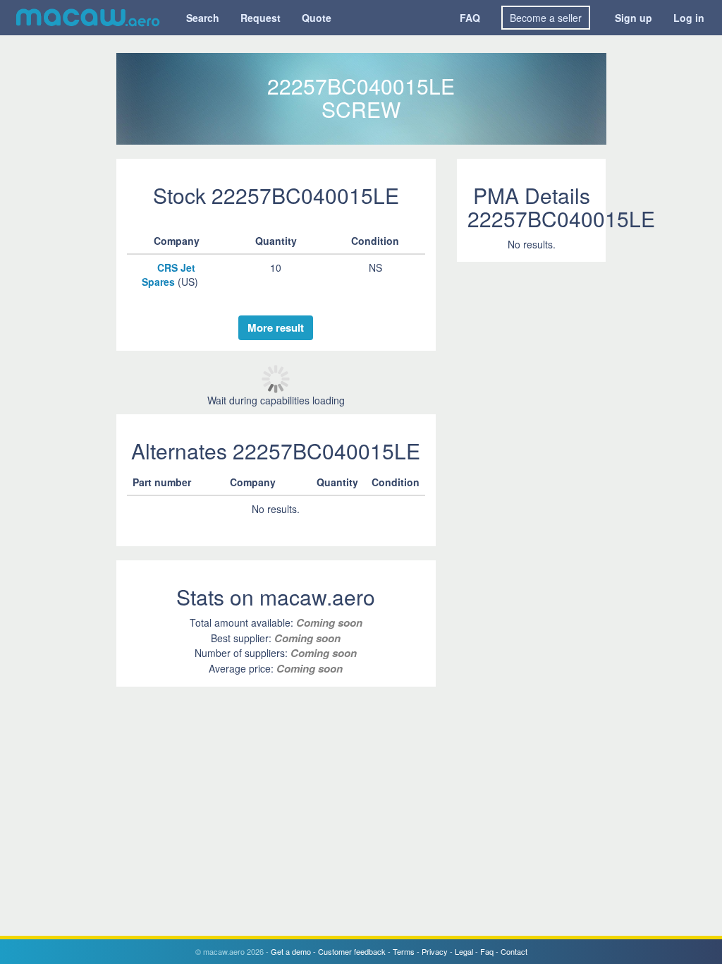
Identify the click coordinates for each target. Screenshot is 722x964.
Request (260, 18)
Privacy (435, 951)
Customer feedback (352, 951)
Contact (514, 951)
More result (275, 327)
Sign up (633, 18)
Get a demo (291, 951)
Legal (464, 951)
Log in (688, 18)
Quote (316, 18)
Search (202, 18)
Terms (404, 951)
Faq (487, 951)
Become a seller (546, 18)
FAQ (470, 18)
